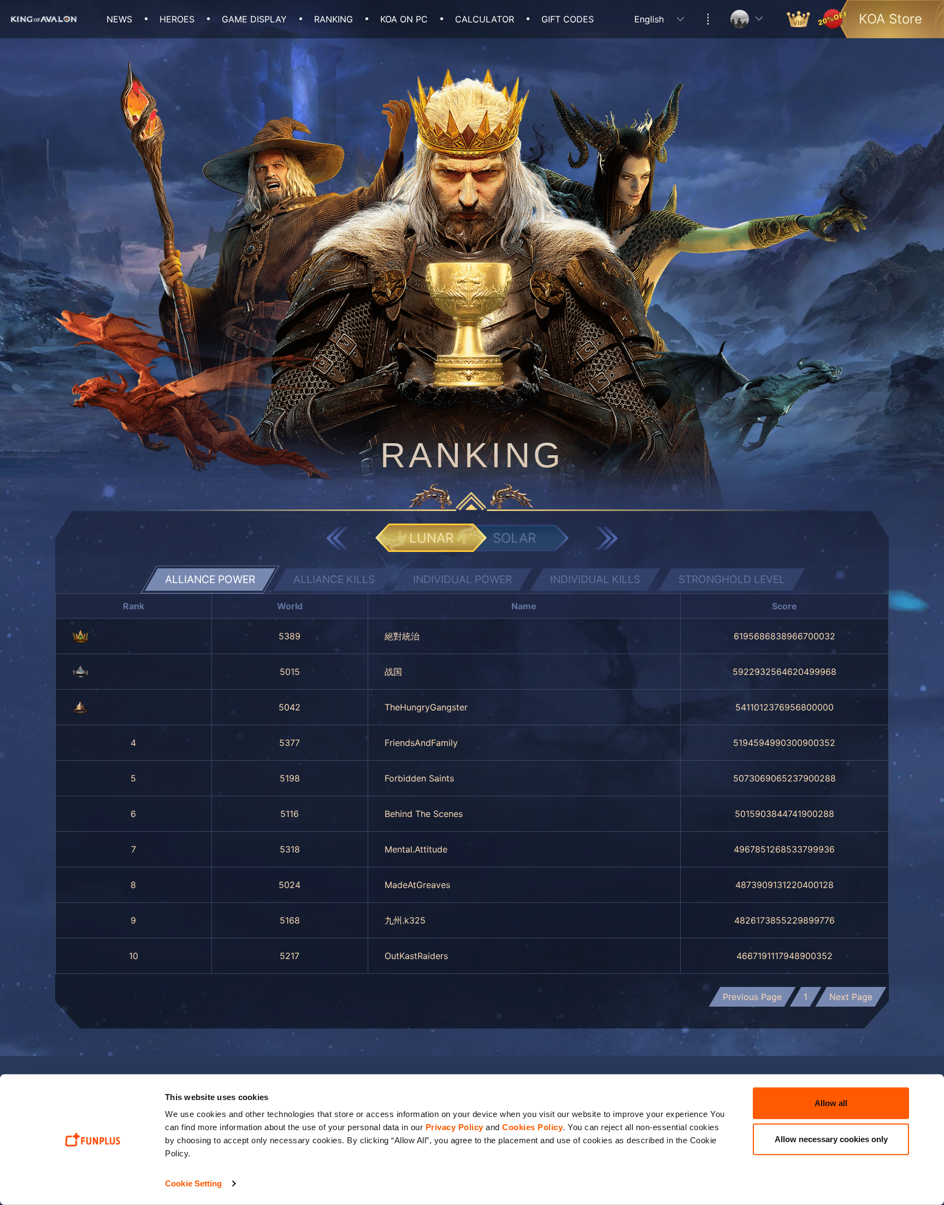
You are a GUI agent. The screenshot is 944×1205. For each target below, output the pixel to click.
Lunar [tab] (431, 538)
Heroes (177, 19)
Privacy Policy (454, 1127)
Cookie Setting (193, 1183)
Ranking (333, 19)
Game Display (254, 19)
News (119, 19)
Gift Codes (567, 19)
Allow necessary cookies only (831, 1138)
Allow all (831, 1103)
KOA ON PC (404, 19)
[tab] (209, 579)
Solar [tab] (514, 538)
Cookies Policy (532, 1127)
